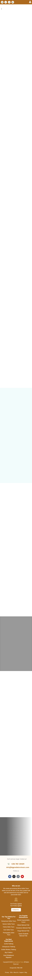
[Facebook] (2, 2)
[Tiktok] (9, 2)
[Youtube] (12, 2)
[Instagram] (5, 2)
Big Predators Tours (18, 962)
